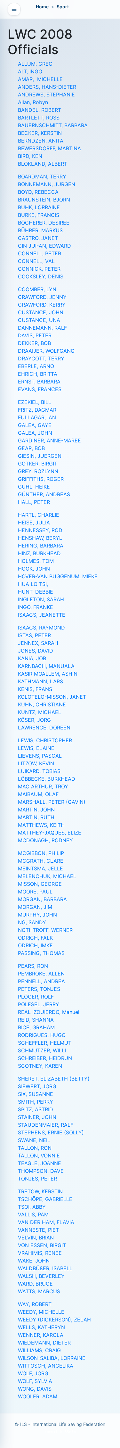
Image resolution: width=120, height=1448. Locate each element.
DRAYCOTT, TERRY (41, 358)
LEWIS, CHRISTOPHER (45, 740)
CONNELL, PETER (39, 253)
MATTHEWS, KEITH (41, 825)
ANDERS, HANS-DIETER (47, 87)
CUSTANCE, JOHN (40, 312)
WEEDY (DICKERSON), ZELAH (54, 1319)
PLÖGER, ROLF (36, 996)
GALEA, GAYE (35, 425)
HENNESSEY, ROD (40, 530)
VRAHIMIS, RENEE (40, 1253)
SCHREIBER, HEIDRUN (45, 1058)
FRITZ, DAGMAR (37, 410)
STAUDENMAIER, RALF (45, 1125)
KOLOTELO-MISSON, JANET (52, 697)
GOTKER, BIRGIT (37, 463)
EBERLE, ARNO (36, 366)
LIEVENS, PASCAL (40, 756)
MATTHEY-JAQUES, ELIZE (49, 832)
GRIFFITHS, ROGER (41, 479)
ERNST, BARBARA (39, 381)
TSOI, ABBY (32, 1207)
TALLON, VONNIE (39, 1155)
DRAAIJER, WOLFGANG (46, 351)
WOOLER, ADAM (37, 1396)
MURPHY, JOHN (37, 914)
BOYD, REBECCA (38, 192)
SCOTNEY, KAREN (40, 1066)
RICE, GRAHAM (36, 1027)
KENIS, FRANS (35, 689)
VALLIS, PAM (33, 1214)
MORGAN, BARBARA (42, 899)
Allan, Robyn (33, 102)
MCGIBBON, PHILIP (41, 853)
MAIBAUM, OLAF (38, 794)
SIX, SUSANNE (35, 1094)
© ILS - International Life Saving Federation (60, 1424)
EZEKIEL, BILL (34, 402)
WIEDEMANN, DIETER (44, 1342)
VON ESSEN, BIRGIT (42, 1245)
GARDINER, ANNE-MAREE (49, 440)
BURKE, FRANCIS (38, 215)
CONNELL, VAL (36, 261)
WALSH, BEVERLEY (41, 1276)
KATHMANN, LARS (40, 681)
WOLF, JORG (33, 1373)
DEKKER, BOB (34, 343)
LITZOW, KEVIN (36, 763)
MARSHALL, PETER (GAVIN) (51, 802)
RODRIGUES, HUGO (42, 1035)
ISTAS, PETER (34, 635)
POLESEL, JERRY (38, 1004)
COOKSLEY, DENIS (40, 276)
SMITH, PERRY (35, 1101)
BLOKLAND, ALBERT (42, 163)
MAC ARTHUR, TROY (43, 786)
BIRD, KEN (30, 156)
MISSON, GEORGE (40, 884)
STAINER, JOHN (37, 1117)
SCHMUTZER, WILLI (42, 1050)
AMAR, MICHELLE (40, 79)
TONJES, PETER (37, 1178)
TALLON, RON (35, 1148)
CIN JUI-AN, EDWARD (44, 246)
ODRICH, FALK (35, 937)
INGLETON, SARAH (41, 599)
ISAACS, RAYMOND (41, 627)
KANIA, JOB (32, 658)
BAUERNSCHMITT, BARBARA (53, 125)
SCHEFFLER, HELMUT (44, 1043)
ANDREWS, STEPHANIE (46, 94)
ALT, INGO (30, 71)
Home (42, 6)
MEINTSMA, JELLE (40, 868)
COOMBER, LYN (37, 289)
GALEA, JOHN (35, 433)
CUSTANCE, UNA (39, 320)
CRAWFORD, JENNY (42, 297)
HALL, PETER (34, 502)
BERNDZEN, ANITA (40, 140)
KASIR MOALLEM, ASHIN (47, 674)
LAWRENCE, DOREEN (44, 727)
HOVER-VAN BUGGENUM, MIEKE (58, 576)
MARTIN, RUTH (36, 817)
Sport (63, 6)
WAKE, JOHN (34, 1260)
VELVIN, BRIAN (36, 1237)
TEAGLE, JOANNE (39, 1163)
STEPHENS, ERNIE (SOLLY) (51, 1132)
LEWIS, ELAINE (36, 748)
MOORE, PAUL (35, 891)
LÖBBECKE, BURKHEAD (46, 779)
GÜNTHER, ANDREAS (44, 494)
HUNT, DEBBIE (35, 591)
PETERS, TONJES (39, 989)
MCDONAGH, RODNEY (45, 840)
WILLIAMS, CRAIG (39, 1350)
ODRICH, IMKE (35, 945)
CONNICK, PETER (39, 269)
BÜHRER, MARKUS (40, 230)
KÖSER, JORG (34, 720)
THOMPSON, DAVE (41, 1171)
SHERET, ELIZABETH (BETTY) (54, 1078)
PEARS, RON (33, 966)
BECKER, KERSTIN (40, 133)
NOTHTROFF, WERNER (45, 930)
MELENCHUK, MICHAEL (47, 876)
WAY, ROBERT (35, 1304)
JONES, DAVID (35, 650)
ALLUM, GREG (35, 64)
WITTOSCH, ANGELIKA (45, 1365)
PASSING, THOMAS (41, 953)
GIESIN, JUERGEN (39, 456)
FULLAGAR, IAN (37, 417)
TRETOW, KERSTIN (40, 1191)
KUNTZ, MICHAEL (39, 712)
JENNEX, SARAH (38, 643)
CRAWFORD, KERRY (42, 304)
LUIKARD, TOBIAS (39, 771)
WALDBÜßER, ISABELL (45, 1268)
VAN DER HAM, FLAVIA (46, 1222)
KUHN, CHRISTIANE (42, 704)
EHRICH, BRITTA (37, 374)
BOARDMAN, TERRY (42, 176)
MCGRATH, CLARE (40, 861)
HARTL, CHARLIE (38, 515)
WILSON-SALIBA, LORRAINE (51, 1358)
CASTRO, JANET (38, 238)
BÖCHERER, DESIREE (43, 222)
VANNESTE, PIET (38, 1230)
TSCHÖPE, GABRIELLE (45, 1199)
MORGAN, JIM (35, 907)
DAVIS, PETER (35, 335)
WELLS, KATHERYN (41, 1327)
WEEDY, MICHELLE (41, 1312)
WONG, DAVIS (35, 1389)
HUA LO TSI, (33, 584)
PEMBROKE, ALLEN (41, 973)
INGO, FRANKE (35, 607)
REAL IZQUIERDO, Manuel (48, 1012)
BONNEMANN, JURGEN (46, 184)
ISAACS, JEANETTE (41, 615)
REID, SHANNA (36, 1019)
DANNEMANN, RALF (42, 328)
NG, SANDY (32, 922)
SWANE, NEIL (34, 1140)
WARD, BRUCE (35, 1283)
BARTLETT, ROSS (39, 117)
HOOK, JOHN (34, 568)
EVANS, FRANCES (39, 389)
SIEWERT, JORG (37, 1086)
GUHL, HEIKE (34, 486)
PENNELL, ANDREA (41, 981)
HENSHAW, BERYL (40, 538)
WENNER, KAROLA (40, 1335)
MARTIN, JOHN (36, 809)
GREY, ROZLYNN (38, 471)
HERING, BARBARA (40, 545)
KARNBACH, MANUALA (46, 666)
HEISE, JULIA (34, 522)
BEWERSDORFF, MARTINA (49, 148)
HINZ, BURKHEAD (39, 553)
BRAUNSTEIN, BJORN (44, 199)
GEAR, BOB (31, 448)
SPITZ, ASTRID (35, 1109)
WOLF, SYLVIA (35, 1381)
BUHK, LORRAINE (39, 207)
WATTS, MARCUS (39, 1291)
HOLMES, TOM (36, 561)
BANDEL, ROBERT (39, 110)
